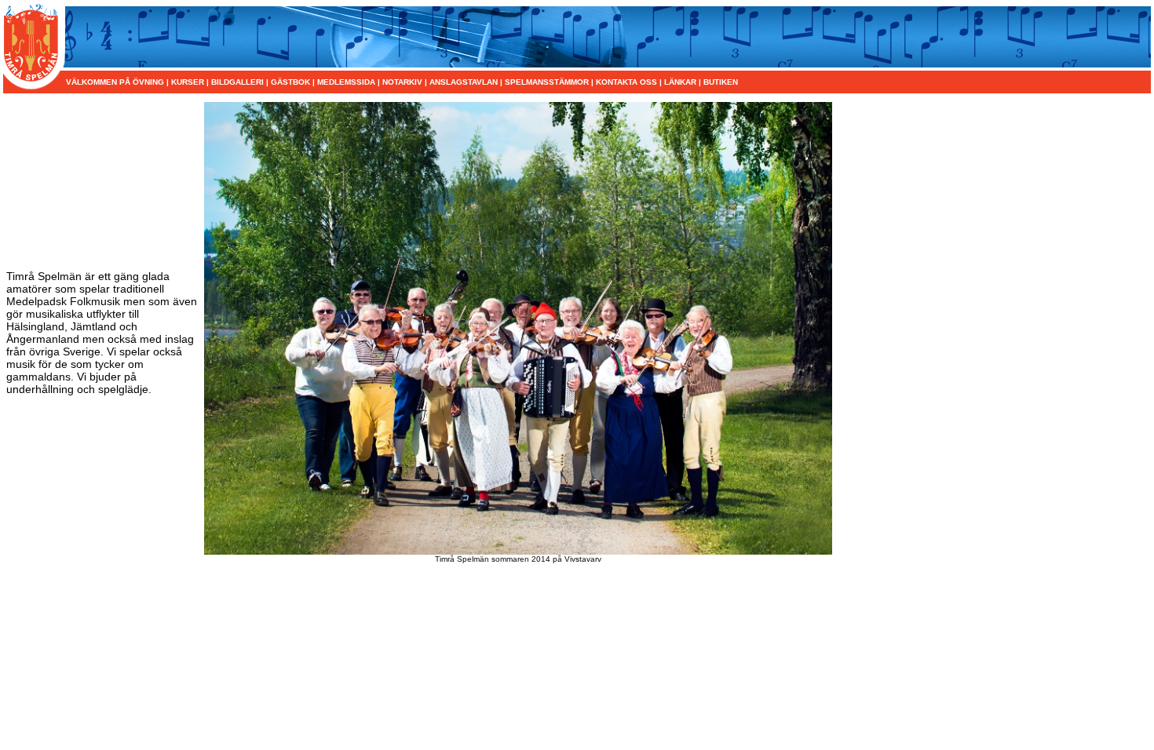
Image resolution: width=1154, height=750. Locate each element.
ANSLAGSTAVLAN (463, 82)
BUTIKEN (720, 82)
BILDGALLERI (237, 82)
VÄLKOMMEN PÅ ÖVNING (116, 82)
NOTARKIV (402, 82)
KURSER (187, 82)
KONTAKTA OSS (626, 82)
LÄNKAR (680, 82)
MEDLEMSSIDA (346, 82)
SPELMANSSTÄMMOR (547, 82)
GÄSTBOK (290, 82)
